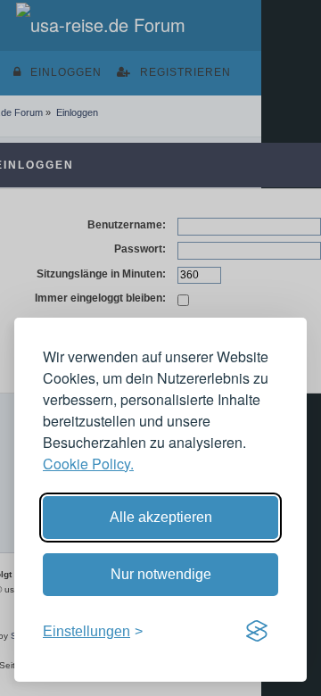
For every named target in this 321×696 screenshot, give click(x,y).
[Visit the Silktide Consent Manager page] (256, 631)
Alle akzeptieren (161, 517)
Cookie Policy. (88, 463)
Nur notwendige (161, 574)
